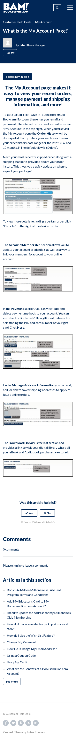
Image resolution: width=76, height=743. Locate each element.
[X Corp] (38, 532)
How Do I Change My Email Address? (32, 649)
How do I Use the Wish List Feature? (31, 635)
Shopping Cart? (17, 662)
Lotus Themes (36, 732)
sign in (16, 565)
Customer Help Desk (17, 22)
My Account (43, 22)
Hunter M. (22, 40)
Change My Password (21, 642)
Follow (10, 52)
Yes (31, 513)
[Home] (16, 8)
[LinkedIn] (46, 532)
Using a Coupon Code (21, 655)
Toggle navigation (17, 76)
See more (12, 681)
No (49, 513)
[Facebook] (30, 532)
